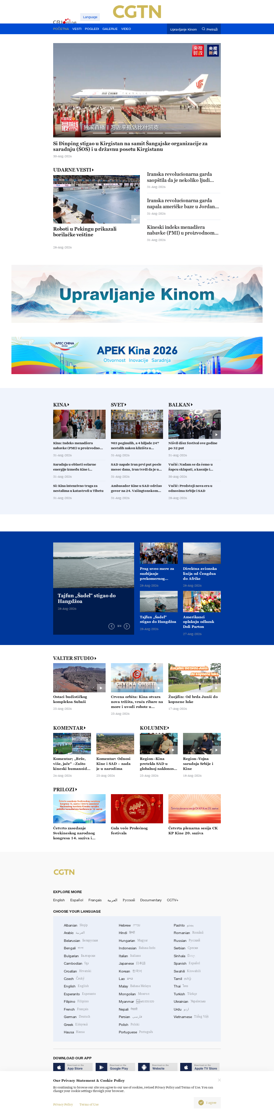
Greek (76, 1024)
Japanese (132, 963)
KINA (60, 405)
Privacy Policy (63, 1104)
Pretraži (212, 29)
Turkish (185, 994)
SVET (117, 405)
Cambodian (76, 963)
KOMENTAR (68, 728)
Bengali (73, 948)
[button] (101, 133)
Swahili (187, 971)
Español (76, 900)
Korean (130, 971)
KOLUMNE (153, 728)
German (77, 1016)
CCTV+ (172, 900)
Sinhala (184, 956)
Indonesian (137, 948)
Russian (187, 940)
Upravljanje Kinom (183, 29)
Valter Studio (73, 658)
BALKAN (179, 405)
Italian (130, 956)
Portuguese (136, 1032)
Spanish (187, 963)
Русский (129, 900)
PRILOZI (64, 789)
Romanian (188, 932)
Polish (129, 1024)
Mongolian (134, 994)
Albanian (76, 925)
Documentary (151, 900)
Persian (130, 1016)
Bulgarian (79, 956)
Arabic (74, 932)
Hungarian (133, 940)
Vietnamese (191, 1016)
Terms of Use (89, 1104)
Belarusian (81, 940)
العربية (112, 900)
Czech (74, 978)
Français (95, 900)
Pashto (184, 925)
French (76, 1009)
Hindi (127, 932)
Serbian (186, 948)
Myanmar (136, 1001)
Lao (126, 978)
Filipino (76, 1001)
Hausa (74, 1032)
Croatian (77, 971)
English (59, 900)
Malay (135, 986)
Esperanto (80, 994)
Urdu (181, 1009)
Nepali (128, 1009)
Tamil (182, 978)
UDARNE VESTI (72, 170)
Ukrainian (190, 1001)
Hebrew (129, 925)
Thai (181, 986)
